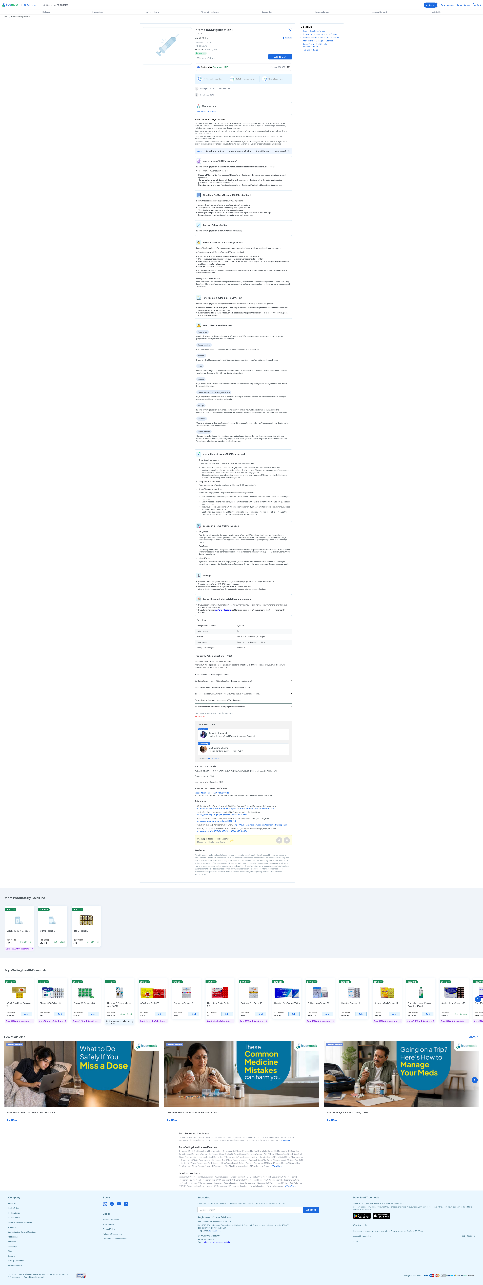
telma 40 (182, 1137)
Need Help (12, 1246)
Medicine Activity (281, 151)
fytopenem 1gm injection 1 (190, 1180)
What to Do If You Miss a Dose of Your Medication (31, 1112)
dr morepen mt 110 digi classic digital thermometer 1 (200, 1151)
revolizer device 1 (267, 1157)
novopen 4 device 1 (243, 1166)
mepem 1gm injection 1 (239, 1186)
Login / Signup (463, 5)
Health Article (13, 1208)
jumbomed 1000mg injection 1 (200, 1183)
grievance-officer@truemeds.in (217, 1242)
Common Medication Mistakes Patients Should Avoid (193, 1112)
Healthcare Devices (322, 12)
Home (6, 17)
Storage (329, 41)
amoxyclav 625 (249, 1137)
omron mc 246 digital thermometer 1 (195, 1160)
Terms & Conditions (111, 1219)
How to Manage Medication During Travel (347, 1112)
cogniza (200, 1137)
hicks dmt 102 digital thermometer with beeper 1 (199, 1163)
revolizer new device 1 (261, 1166)
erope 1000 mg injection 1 (260, 1177)
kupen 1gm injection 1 (248, 1183)
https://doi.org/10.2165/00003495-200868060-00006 (222, 831)
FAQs (315, 50)
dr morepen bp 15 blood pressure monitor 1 (230, 1160)
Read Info (288, 38)
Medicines (46, 12)
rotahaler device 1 (266, 1151)
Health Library (13, 1217)
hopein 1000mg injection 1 (270, 1180)
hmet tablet (274, 1137)
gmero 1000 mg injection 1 (247, 1180)
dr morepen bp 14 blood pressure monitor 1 (240, 1151)
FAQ (10, 1251)
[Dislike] (287, 840)
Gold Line (198, 33)
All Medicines (13, 1237)
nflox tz (194, 1140)
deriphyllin (275, 1140)
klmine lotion (204, 1140)
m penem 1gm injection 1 (195, 1186)
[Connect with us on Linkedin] (126, 1204)
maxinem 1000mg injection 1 (217, 1186)
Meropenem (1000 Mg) (206, 111)
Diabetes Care (267, 12)
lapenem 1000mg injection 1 (270, 1183)
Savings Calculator (16, 1261)
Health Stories (14, 1213)
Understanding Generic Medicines (22, 1232)
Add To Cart (280, 56)
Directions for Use (215, 151)
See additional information (35, 1277)
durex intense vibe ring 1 (224, 1166)
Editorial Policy (213, 758)
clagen (214, 1140)
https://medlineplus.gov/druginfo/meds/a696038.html (222, 815)
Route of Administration (240, 151)
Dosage (319, 41)
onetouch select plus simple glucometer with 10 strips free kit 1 (275, 1160)
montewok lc (184, 1140)
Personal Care (97, 12)
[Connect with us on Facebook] (112, 1204)
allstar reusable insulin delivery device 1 (237, 1163)
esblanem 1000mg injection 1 (284, 1177)
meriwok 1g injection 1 (275, 1186)
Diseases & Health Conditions (20, 1222)
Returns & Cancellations (113, 1234)
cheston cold (211, 1137)
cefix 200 (265, 1140)
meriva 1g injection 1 (258, 1186)
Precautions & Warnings (330, 37)
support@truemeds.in (205, 793)
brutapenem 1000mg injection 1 (216, 1177)
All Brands (12, 1241)
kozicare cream (253, 1140)
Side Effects (262, 151)
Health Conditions (152, 12)
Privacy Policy (108, 1224)
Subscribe (311, 1209)
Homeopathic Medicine (379, 12)
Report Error (200, 716)
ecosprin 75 (237, 1137)
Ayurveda (12, 1227)
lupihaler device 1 (206, 1157)
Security (11, 1256)
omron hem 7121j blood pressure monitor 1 (271, 1163)
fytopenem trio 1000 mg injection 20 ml (218, 1180)
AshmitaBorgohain (218, 733)
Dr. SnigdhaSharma (218, 748)
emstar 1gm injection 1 (240, 1177)
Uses (199, 151)
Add (26, 1014)
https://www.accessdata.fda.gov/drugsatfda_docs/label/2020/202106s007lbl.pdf (235, 808)
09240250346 (222, 793)
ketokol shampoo (288, 1137)
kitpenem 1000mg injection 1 (226, 1183)
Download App (447, 5)
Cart (479, 5)
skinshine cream (224, 1137)
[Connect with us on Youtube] (119, 1204)
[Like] (279, 840)
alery (232, 1140)
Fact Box (306, 50)
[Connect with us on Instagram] (105, 1204)
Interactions (308, 41)
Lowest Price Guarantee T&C (115, 1239)
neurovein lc (240, 1140)
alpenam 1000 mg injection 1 (190, 1177)
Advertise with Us (15, 1265)
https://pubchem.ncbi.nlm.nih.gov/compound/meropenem (260, 825)
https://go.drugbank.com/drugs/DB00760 (216, 821)
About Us (12, 1203)
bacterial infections (223, 610)
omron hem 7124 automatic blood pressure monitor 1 (236, 1157)
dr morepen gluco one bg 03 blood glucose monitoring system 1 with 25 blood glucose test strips (250, 1154)
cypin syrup (224, 1140)
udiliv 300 (191, 1137)
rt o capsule (263, 1137)
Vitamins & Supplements (210, 12)
